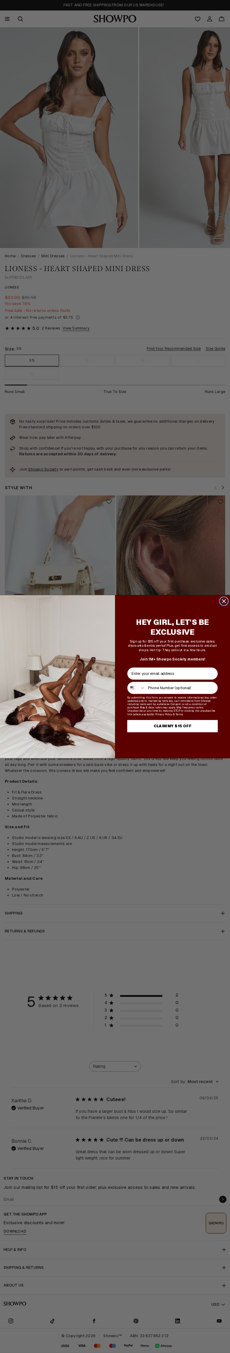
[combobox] (137, 687)
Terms (179, 714)
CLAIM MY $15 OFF (173, 725)
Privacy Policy (163, 714)
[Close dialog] (224, 601)
